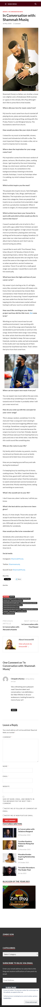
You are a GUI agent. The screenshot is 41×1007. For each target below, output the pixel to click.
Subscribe (11, 987)
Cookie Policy (7, 998)
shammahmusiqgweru (28, 603)
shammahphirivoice (30, 609)
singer (5, 611)
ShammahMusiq (17, 559)
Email (6, 776)
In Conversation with (16, 11)
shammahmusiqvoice (11, 607)
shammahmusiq (16, 601)
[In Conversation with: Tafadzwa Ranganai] (9, 829)
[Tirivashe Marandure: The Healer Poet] (9, 868)
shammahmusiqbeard (11, 603)
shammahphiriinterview (12, 609)
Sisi (31, 313)
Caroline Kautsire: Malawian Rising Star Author (26, 843)
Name (6, 766)
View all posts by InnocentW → (25, 645)
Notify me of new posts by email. (18, 815)
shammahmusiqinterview (12, 605)
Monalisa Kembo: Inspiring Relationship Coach (26, 856)
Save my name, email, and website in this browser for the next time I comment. (18, 801)
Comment (7, 737)
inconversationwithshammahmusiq (16, 599)
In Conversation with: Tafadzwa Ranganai (26, 830)
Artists (5, 11)
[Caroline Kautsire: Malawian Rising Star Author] (9, 841)
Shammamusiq (14, 564)
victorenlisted (8, 613)
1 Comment (17, 23)
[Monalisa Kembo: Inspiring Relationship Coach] (9, 855)
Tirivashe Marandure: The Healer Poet (26, 868)
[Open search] (35, 4)
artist (12, 596)
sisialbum (12, 611)
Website (6, 786)
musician (6, 601)
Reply (14, 710)
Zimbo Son (8, 934)
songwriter (21, 611)
